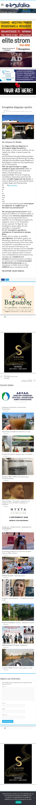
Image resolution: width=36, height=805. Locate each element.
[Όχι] (34, 798)
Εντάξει (18, 802)
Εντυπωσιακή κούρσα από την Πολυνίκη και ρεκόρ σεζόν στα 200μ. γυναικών (16, 552)
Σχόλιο (4, 686)
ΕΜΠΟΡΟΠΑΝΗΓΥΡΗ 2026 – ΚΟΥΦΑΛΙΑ (14, 645)
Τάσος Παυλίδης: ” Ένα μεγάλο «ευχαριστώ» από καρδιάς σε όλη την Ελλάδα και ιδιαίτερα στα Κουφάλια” (16, 502)
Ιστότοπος (4, 714)
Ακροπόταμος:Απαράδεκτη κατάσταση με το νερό (16, 431)
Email (3, 709)
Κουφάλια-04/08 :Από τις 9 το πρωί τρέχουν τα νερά (17, 668)
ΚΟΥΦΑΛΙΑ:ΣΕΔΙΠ (27, 380)
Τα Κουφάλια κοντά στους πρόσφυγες (11, 377)
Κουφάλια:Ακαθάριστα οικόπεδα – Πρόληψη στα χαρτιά (18, 622)
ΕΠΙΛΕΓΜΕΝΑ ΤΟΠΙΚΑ (19, 111)
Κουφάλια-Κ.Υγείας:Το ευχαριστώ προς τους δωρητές (17, 454)
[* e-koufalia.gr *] (18, 5)
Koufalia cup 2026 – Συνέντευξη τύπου (13, 576)
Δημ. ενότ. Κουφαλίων (8, 111)
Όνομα (3, 703)
